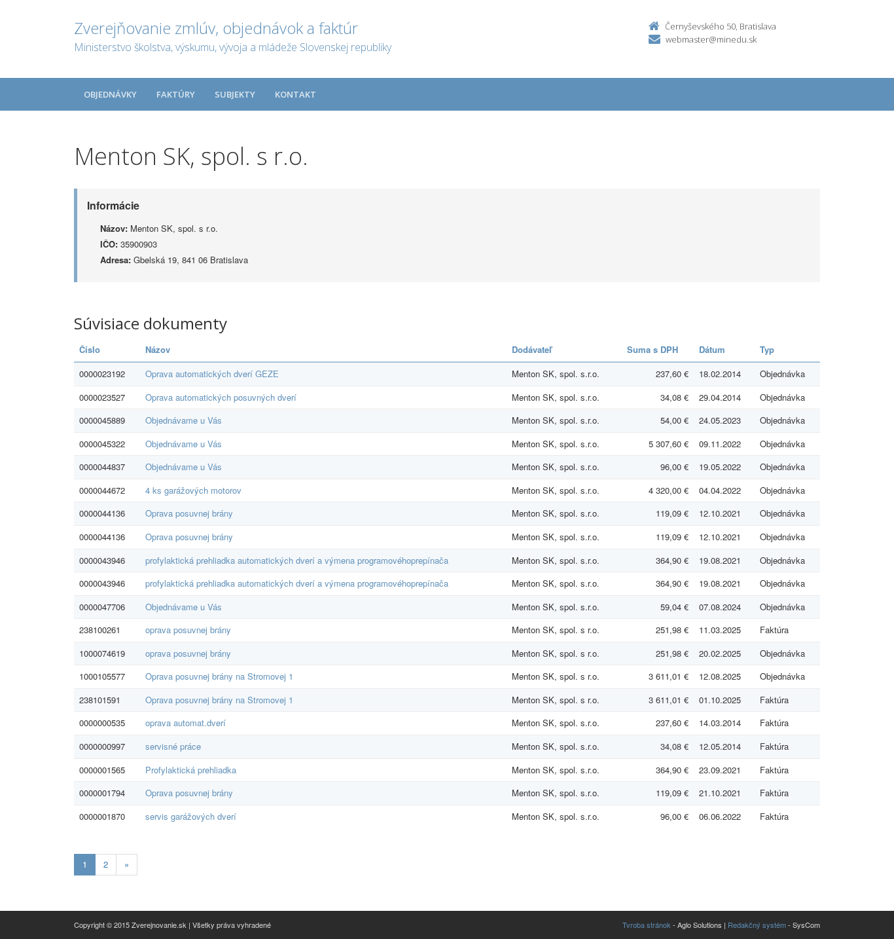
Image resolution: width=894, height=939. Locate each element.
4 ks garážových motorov (193, 490)
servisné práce (173, 746)
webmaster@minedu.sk (711, 39)
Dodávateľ (532, 349)
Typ (767, 349)
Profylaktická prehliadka (190, 770)
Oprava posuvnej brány (189, 513)
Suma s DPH (652, 349)
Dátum (712, 349)
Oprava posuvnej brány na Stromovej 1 (219, 676)
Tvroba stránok (646, 924)
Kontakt (295, 94)
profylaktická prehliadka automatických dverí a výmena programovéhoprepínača (296, 560)
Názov (157, 349)
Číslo (89, 349)
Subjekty (235, 94)
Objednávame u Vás (183, 420)
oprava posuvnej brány (188, 629)
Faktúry (175, 94)
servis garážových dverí (190, 816)
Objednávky (110, 94)
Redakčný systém (757, 924)
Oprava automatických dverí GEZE (212, 373)
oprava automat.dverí (185, 722)
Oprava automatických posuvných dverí (220, 397)
